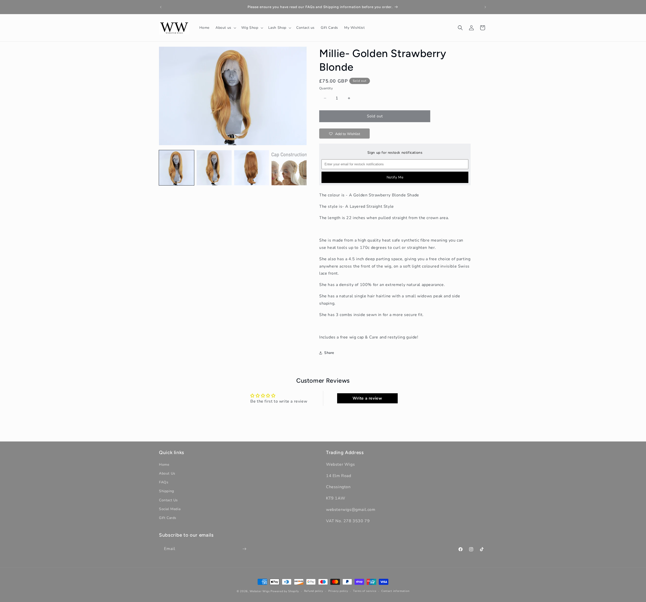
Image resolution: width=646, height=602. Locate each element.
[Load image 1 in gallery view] (176, 167)
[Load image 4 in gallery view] (289, 167)
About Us (167, 473)
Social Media (169, 508)
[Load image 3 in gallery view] (251, 167)
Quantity (326, 88)
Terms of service (364, 591)
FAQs (163, 482)
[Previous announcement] (160, 7)
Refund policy (313, 591)
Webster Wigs (260, 591)
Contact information (395, 591)
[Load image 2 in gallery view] (214, 167)
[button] (225, 27)
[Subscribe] (244, 549)
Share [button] (329, 352)
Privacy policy (338, 591)
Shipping (166, 491)
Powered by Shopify (285, 591)
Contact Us (168, 500)
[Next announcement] (485, 7)
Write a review (367, 398)
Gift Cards (167, 517)
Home (164, 464)
